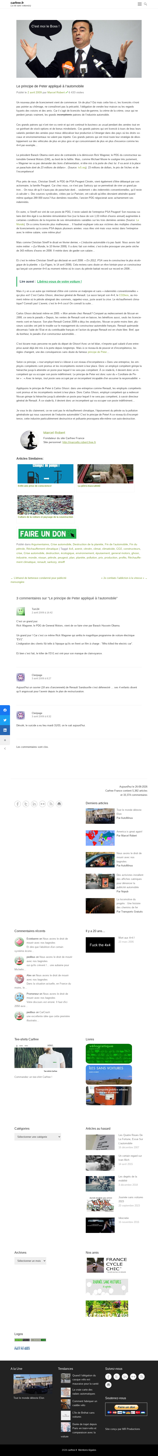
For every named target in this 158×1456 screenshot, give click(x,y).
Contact (59, 804)
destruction (52, 553)
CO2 (119, 548)
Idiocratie (123, 1218)
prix (100, 557)
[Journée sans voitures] (107, 1294)
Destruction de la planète (88, 544)
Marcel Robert (56, 92)
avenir (78, 548)
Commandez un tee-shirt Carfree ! (33, 1076)
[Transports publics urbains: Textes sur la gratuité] (109, 1104)
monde (32, 557)
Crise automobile (61, 544)
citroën (88, 548)
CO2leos (124, 295)
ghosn (135, 553)
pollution (92, 557)
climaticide (108, 548)
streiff (61, 561)
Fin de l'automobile (116, 544)
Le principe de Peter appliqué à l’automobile (50, 86)
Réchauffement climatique (42, 548)
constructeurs (132, 548)
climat (97, 548)
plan (72, 557)
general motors (120, 553)
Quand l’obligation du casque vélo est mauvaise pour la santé (85, 1379)
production (110, 557)
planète (80, 557)
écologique (67, 553)
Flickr (42, 804)
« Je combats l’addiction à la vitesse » (124, 578)
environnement (85, 553)
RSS (51, 804)
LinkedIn (34, 804)
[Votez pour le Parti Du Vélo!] (107, 1316)
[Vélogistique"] (109, 1062)
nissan (42, 557)
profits (122, 557)
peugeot (63, 557)
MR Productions (131, 1429)
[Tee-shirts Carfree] (43, 1072)
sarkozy (51, 561)
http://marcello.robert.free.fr (79, 442)
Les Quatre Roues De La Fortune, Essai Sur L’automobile (130, 1139)
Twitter (26, 804)
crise (19, 553)
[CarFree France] (22, 1340)
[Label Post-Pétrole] (22, 1348)
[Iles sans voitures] (109, 1083)
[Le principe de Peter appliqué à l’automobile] (79, 49)
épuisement (103, 553)
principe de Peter (97, 352)
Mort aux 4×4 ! (126, 937)
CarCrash (45, 1012)
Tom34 (35, 609)
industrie (21, 557)
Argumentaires (40, 544)
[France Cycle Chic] (107, 1272)
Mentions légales (87, 1450)
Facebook (17, 804)
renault (41, 561)
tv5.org (82, 167)
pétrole (52, 557)
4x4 (71, 548)
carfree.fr (17, 2)
